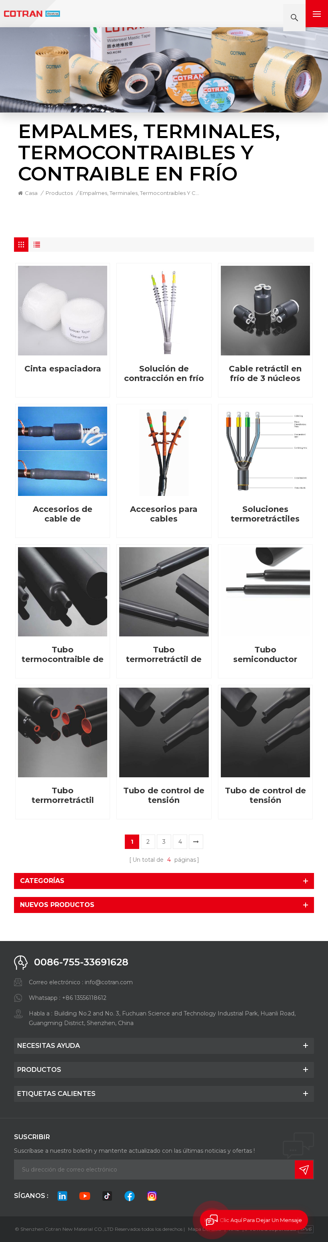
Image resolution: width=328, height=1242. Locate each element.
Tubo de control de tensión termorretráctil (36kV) (265, 795)
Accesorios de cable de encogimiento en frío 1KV (63, 514)
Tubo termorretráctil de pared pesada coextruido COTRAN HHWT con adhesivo (164, 654)
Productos (59, 193)
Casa (31, 193)
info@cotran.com (109, 982)
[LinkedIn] (62, 1196)
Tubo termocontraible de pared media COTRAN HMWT (63, 654)
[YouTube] (84, 1196)
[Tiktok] (107, 1196)
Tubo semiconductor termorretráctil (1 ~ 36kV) (265, 654)
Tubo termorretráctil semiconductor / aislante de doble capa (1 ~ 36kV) (63, 795)
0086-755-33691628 (81, 962)
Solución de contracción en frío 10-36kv (164, 373)
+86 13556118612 (84, 997)
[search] (294, 17)
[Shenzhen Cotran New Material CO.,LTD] (32, 13)
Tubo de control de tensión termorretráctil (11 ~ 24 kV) (164, 795)
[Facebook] (129, 1196)
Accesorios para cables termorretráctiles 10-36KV (164, 514)
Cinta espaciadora (62, 368)
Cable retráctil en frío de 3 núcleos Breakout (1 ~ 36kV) (265, 373)
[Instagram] (152, 1196)
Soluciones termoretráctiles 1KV (265, 514)
